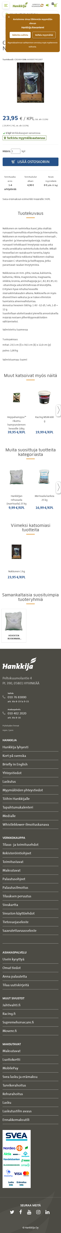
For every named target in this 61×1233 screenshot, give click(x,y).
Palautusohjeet (14, 879)
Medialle (9, 816)
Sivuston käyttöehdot (19, 913)
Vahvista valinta (20, 35)
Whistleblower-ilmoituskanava (26, 824)
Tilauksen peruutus (17, 896)
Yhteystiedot (12, 773)
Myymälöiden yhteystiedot (23, 790)
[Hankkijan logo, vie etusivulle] (22, 5)
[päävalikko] (6, 5)
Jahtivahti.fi (12, 1005)
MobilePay (10, 1068)
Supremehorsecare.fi (18, 1022)
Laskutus (9, 781)
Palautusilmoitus (15, 887)
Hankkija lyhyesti (15, 747)
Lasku (7, 1102)
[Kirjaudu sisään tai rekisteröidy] (47, 5)
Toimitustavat (13, 861)
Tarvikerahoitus (14, 1085)
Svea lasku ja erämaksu (20, 1076)
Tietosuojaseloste (15, 922)
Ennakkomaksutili (16, 1119)
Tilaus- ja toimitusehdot (20, 844)
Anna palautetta (15, 976)
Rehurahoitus (13, 1094)
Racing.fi (9, 1013)
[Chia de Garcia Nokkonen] (30, 83)
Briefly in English (15, 764)
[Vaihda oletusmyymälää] (41, 5)
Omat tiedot (12, 967)
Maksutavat (12, 870)
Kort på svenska (14, 755)
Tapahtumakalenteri (18, 807)
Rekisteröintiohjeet (17, 853)
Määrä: (7, 151)
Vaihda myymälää (44, 35)
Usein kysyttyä (13, 959)
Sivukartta (10, 904)
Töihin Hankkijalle (16, 798)
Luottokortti (11, 1059)
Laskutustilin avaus (17, 1111)
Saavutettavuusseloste (19, 930)
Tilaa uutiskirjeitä (16, 985)
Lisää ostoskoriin (33, 161)
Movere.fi (10, 1030)
